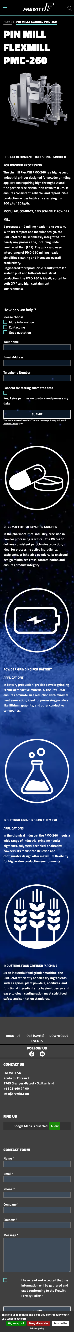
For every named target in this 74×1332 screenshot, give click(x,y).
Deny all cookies (38, 1323)
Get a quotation (20, 332)
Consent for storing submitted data (28, 387)
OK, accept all (16, 1323)
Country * (10, 1219)
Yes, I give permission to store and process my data (35, 401)
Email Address (13, 357)
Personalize (60, 1323)
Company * (11, 1204)
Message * (10, 1235)
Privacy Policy (56, 420)
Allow (55, 1126)
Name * (8, 1158)
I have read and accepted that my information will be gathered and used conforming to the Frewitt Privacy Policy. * (44, 1288)
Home (7, 21)
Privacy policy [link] (37, 1328)
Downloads (58, 1035)
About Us (13, 1035)
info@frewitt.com (16, 1093)
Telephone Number (16, 372)
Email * (8, 1173)
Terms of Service (10, 423)
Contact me (17, 327)
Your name (11, 341)
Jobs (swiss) (34, 1035)
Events (37, 1040)
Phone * (9, 1189)
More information (21, 322)
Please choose (13, 317)
